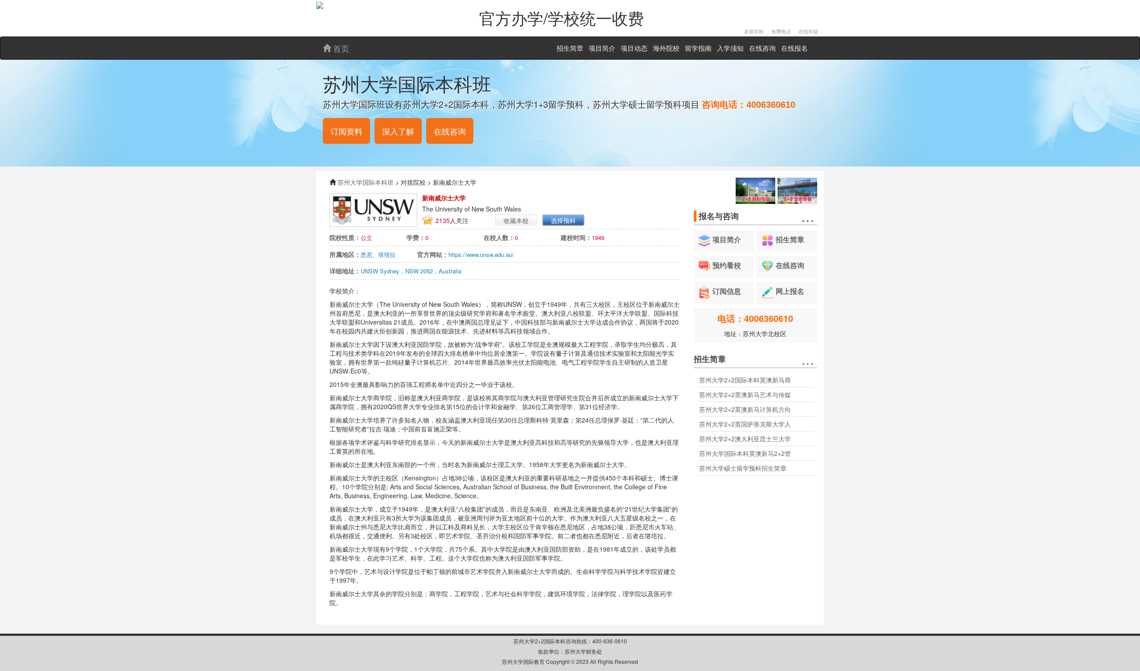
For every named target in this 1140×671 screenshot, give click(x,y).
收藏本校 (516, 220)
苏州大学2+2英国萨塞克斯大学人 (745, 423)
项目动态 (634, 48)
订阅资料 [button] (346, 131)
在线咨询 (762, 48)
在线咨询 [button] (450, 131)
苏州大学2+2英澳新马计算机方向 (745, 409)
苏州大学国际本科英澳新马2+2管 (745, 453)
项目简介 (602, 48)
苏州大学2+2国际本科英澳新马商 (745, 379)
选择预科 (563, 220)
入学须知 (730, 48)
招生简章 (570, 48)
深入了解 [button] (398, 131)
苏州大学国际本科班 (366, 182)
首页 (340, 48)
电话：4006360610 (755, 318)
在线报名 (794, 48)
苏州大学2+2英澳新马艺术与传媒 (745, 394)
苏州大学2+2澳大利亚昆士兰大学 (745, 438)
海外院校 (666, 48)
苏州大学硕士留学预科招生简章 (742, 468)
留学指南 (698, 48)
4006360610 (770, 105)
